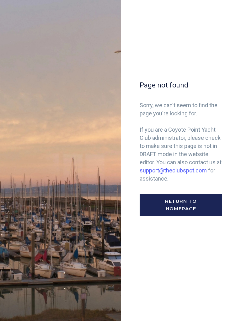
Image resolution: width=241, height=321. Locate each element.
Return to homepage (181, 205)
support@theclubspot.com (173, 170)
